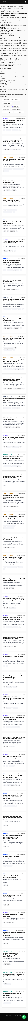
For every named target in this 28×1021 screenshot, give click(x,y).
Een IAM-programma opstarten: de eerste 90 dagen (13, 339)
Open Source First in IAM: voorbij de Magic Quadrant (14, 538)
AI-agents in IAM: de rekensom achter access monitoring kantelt (13, 816)
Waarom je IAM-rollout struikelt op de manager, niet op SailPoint (13, 517)
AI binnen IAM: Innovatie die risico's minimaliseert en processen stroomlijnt (14, 934)
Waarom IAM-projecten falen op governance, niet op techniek (12, 558)
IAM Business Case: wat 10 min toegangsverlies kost (12, 476)
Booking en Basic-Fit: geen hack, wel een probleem (13, 857)
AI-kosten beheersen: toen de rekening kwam (12, 280)
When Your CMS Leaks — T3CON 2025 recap (13, 915)
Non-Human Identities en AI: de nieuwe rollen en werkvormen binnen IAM (12, 797)
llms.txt (20, 1018)
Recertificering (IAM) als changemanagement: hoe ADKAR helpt (13, 497)
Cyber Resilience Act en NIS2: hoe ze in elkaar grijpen (13, 319)
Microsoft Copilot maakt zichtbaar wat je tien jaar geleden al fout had (13, 599)
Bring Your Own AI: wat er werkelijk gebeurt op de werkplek (13, 438)
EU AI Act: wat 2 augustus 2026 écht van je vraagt (12, 181)
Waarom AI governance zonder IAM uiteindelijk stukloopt (14, 579)
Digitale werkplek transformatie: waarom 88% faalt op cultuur (13, 457)
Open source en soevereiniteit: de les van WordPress (13, 300)
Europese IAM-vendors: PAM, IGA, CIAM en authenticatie (13, 776)
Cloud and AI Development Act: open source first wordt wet (12, 140)
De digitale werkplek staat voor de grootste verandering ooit (13, 975)
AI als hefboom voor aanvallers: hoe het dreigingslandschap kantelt (14, 737)
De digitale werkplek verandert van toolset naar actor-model (13, 637)
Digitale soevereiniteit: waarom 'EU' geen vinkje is (14, 399)
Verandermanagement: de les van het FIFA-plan (13, 160)
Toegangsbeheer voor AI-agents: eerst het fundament (13, 242)
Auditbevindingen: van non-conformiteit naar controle (11, 379)
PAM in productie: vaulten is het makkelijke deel (12, 222)
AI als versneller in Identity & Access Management (11, 876)
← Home (9, 1)
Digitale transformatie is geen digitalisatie (12, 994)
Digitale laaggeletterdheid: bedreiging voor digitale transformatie (11, 955)
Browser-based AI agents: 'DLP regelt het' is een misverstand (12, 618)
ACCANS (4, 2)
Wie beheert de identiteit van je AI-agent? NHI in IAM (13, 418)
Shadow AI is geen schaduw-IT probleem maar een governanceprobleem (12, 677)
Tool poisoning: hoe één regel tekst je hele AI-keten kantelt (13, 718)
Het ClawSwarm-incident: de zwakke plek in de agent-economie (13, 757)
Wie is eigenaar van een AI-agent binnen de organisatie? (13, 657)
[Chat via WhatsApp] (24, 1017)
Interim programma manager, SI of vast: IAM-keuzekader (13, 360)
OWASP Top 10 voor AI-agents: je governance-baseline (13, 121)
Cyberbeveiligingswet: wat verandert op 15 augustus (11, 261)
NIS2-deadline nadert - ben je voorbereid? (12, 896)
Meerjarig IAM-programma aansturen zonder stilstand (11, 201)
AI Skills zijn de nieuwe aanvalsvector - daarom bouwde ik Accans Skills (13, 698)
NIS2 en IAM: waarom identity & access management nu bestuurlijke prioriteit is (12, 837)
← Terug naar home (11, 1018)
